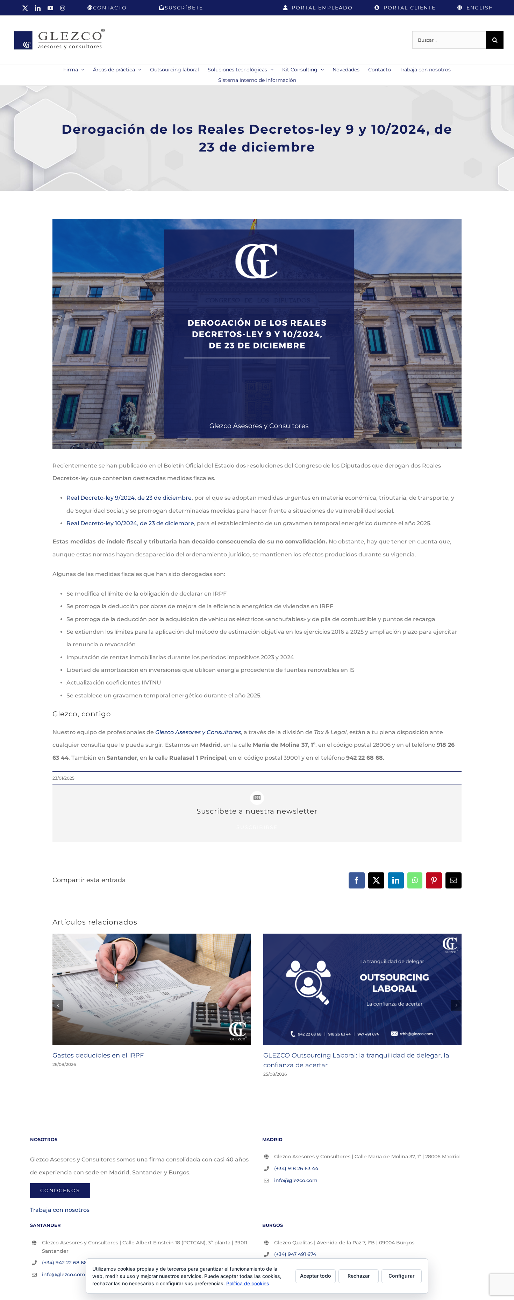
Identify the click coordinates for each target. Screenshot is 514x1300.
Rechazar (359, 1276)
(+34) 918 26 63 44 (296, 1168)
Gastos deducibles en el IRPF (98, 1055)
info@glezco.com (295, 1180)
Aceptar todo (315, 1276)
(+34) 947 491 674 (295, 1254)
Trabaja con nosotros (60, 1210)
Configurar (401, 1276)
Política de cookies (247, 1283)
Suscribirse (257, 827)
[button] (57, 1005)
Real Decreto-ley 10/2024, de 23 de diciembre (130, 523)
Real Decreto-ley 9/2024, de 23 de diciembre (129, 497)
